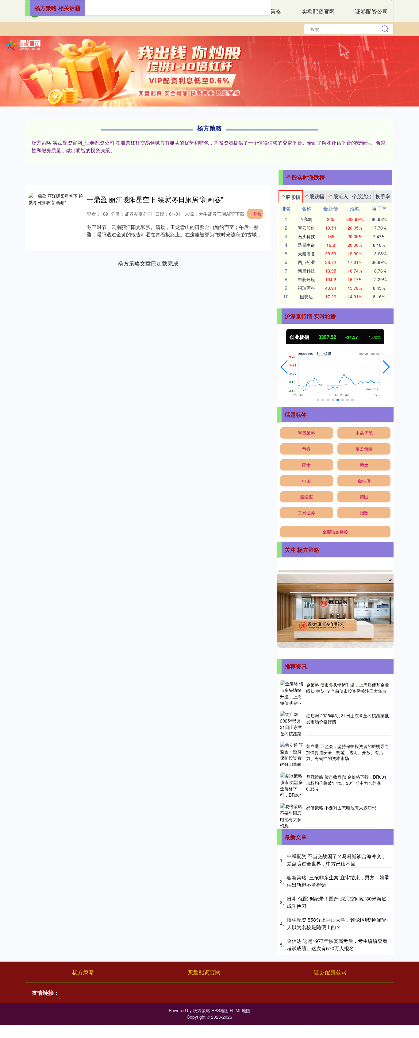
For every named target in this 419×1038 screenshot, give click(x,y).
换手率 (382, 196)
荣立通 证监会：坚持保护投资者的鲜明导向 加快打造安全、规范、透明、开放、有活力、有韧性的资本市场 (347, 752)
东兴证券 (306, 512)
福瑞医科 (306, 288)
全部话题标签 (335, 532)
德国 (364, 497)
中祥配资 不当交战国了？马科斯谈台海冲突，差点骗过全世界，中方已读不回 (336, 860)
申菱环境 (306, 279)
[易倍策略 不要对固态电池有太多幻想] (292, 815)
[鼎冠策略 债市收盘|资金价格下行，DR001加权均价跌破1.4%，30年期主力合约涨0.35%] (292, 785)
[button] (284, 367)
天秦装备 (306, 253)
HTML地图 (240, 1010)
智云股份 (306, 228)
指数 (364, 512)
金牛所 (364, 481)
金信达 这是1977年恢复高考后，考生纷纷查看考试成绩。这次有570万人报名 (337, 944)
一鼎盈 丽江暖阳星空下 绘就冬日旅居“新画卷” (155, 199)
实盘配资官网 (318, 11)
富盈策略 (364, 449)
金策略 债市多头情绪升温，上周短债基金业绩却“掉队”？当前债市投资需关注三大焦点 (347, 688)
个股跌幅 (314, 196)
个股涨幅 (290, 196)
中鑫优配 (364, 433)
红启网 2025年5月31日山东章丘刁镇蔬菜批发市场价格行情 (347, 718)
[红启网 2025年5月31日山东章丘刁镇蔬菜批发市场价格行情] (292, 723)
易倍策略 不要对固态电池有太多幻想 (341, 807)
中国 (306, 481)
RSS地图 (220, 1010)
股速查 (306, 497)
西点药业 (306, 262)
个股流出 (362, 196)
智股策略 (306, 433)
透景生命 (306, 245)
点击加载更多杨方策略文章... (148, 263)
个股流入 (338, 196)
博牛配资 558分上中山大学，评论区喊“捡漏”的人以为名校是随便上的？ (337, 923)
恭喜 (306, 449)
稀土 (364, 465)
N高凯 (306, 219)
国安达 (306, 296)
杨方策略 (83, 972)
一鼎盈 (255, 214)
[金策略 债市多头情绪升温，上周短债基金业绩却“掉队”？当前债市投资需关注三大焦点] (292, 692)
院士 (306, 465)
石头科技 (306, 236)
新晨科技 (306, 271)
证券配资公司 (371, 11)
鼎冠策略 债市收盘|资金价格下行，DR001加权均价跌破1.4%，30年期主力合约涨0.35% (346, 783)
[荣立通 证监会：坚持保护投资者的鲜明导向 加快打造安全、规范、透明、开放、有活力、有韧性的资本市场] (292, 754)
